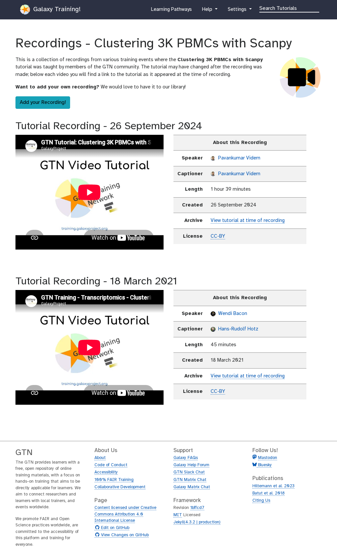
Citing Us (261, 500)
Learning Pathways (171, 11)
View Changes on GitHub (124, 535)
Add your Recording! (43, 102)
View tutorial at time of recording (248, 220)
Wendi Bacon (232, 313)
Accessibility (106, 472)
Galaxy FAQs (185, 458)
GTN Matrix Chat (189, 480)
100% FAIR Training (114, 480)
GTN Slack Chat (189, 472)
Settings (237, 11)
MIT (177, 515)
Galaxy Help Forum (191, 465)
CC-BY (218, 236)
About (100, 458)
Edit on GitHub (114, 528)
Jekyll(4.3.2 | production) (196, 522)
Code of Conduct (110, 465)
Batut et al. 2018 (268, 493)
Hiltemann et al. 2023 (273, 486)
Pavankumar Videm (238, 158)
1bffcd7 (197, 508)
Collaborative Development (119, 487)
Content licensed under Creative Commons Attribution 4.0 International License (125, 514)
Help (208, 11)
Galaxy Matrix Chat (191, 487)
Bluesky (264, 465)
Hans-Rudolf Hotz (237, 329)
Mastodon (267, 458)
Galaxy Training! (56, 9)
